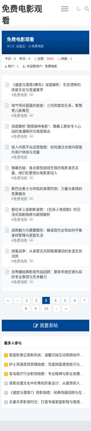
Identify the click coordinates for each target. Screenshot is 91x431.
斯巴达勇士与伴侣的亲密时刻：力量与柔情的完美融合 (46, 191)
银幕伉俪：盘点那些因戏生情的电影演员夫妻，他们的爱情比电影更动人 (45, 170)
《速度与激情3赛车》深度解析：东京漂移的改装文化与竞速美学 (46, 87)
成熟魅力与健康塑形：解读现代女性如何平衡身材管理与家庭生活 (46, 232)
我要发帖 (49, 325)
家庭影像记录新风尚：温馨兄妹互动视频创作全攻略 (49, 355)
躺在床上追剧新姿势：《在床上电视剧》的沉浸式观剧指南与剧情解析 (45, 212)
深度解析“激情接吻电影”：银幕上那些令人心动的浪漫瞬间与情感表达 (46, 128)
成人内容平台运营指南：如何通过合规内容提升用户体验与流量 (46, 149)
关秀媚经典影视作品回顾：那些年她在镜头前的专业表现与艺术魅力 (46, 274)
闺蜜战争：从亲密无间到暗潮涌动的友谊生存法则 (46, 253)
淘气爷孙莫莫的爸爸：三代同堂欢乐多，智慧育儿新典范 (46, 108)
